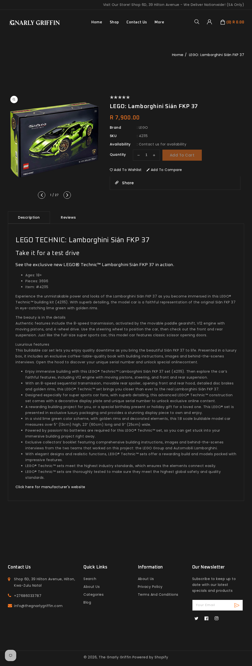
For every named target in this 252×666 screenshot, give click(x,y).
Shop (114, 22)
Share (127, 182)
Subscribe (237, 605)
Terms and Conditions (158, 594)
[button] (198, 22)
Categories (93, 594)
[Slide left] (41, 195)
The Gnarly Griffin (115, 657)
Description (29, 217)
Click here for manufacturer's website (50, 486)
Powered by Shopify (150, 657)
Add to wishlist (128, 169)
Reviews (68, 217)
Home (178, 54)
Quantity (118, 154)
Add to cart (182, 155)
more (159, 22)
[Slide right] (67, 195)
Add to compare (166, 169)
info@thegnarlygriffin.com (38, 605)
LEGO (143, 127)
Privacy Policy (150, 586)
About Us (91, 586)
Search (89, 578)
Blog (87, 602)
